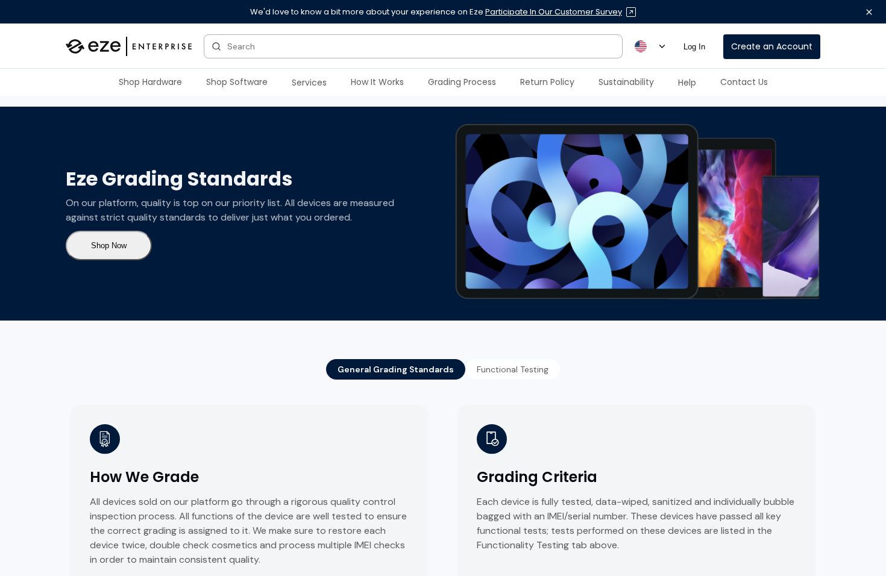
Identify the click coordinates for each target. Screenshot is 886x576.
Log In (694, 46)
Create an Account (771, 46)
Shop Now (109, 245)
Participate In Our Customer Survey (553, 11)
